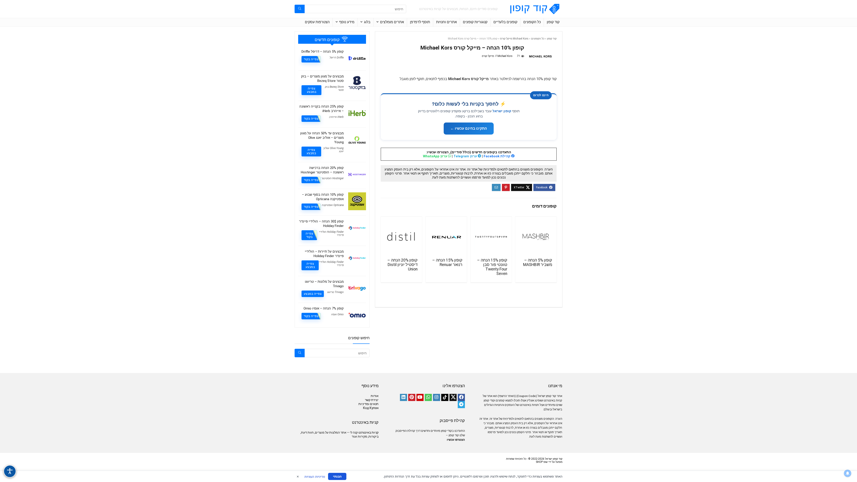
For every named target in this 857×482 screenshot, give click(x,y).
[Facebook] (461, 397)
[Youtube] (420, 397)
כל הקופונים (532, 22)
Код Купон (371, 408)
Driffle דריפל (337, 57)
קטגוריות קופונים (475, 22)
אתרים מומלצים (392, 22)
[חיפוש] (300, 9)
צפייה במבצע (311, 90)
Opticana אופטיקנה (333, 205)
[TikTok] (444, 397)
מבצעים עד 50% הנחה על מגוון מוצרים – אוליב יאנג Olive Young (322, 137)
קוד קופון (553, 22)
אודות (375, 396)
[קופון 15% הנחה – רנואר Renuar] (446, 236)
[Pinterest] (411, 397)
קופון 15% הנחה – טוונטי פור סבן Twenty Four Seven (492, 267)
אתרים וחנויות (446, 22)
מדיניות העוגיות (314, 476)
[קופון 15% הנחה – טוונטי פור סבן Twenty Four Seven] (491, 236)
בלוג (367, 22)
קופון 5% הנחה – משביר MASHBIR (537, 262)
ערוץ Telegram (465, 156)
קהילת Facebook (497, 156)
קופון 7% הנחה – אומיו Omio (324, 308)
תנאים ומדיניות (368, 404)
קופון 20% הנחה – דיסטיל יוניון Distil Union (402, 264)
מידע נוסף (346, 22)
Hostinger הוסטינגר (332, 178)
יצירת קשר (372, 400)
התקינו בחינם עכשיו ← (468, 128)
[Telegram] (461, 404)
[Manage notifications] (847, 473)
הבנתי (337, 476)
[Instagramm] (436, 397)
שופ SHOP (542, 461)
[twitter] (453, 397)
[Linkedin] (403, 397)
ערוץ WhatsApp (435, 156)
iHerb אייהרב (336, 116)
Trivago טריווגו (335, 292)
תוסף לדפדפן (420, 22)
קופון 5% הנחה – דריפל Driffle (323, 52)
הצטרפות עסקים (317, 22)
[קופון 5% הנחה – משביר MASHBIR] (536, 236)
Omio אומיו (337, 314)
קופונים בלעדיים (505, 22)
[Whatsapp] (428, 397)
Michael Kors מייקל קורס (514, 38)
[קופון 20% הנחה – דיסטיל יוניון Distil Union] (401, 236)
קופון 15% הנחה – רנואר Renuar (447, 262)
